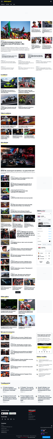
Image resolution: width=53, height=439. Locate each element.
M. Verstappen (42, 256)
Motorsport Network (24, 437)
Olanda (42, 216)
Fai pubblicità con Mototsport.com (6, 426)
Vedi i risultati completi (48, 262)
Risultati (50, 228)
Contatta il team (4, 428)
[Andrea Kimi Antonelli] (38, 258)
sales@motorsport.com (5, 430)
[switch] (50, 241)
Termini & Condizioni (19, 435)
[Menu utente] (51, 1)
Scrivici (2, 425)
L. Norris (41, 253)
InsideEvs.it (30, 412)
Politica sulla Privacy (33, 435)
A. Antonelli (42, 258)
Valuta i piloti (40, 262)
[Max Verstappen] (38, 256)
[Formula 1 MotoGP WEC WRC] (44, 213)
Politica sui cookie (26, 435)
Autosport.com (31, 417)
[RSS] (49, 352)
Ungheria (43, 247)
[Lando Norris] (38, 253)
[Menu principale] (2, 1)
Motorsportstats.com (32, 419)
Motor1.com (30, 414)
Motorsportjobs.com (32, 416)
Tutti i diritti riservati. (31, 437)
